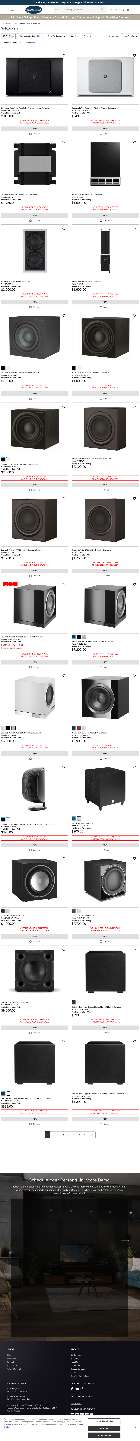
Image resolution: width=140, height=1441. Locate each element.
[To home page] (33, 10)
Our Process (76, 1365)
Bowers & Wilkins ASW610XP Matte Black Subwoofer (20, 464)
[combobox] (30, 36)
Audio (22, 23)
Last (91, 1135)
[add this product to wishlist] (64, 55)
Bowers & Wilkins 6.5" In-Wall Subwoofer (87, 195)
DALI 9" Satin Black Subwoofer (12, 916)
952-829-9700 (19, 1396)
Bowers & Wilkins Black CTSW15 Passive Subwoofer (91, 459)
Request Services (78, 1369)
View (35, 129)
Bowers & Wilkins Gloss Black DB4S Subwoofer (89, 733)
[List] (116, 9)
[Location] (120, 9)
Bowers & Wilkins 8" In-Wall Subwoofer (15, 281)
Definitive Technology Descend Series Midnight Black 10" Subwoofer (26, 1098)
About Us (74, 1362)
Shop (15, 23)
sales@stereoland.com (22, 1399)
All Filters (10, 36)
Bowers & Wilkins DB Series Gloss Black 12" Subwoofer (92, 642)
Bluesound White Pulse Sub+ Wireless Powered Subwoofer (94, 108)
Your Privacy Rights (104, 1421)
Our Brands (12, 1365)
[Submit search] (102, 9)
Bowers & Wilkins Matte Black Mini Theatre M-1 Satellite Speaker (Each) (27, 824)
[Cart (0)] (128, 9)
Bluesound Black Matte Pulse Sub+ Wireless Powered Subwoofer (25, 108)
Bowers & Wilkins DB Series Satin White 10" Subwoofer (21, 733)
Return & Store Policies (80, 1376)
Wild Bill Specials (14, 1369)
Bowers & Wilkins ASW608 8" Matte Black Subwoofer (20, 373)
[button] (12, 9)
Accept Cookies (104, 1435)
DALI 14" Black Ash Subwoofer (83, 916)
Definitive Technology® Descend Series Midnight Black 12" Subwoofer (98, 1094)
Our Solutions (76, 1355)
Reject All (104, 1428)
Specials (10, 1362)
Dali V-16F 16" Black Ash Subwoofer (14, 1002)
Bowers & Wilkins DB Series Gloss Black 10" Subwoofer (21, 637)
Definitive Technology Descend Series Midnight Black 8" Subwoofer (97, 1007)
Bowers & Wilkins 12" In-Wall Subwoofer (86, 281)
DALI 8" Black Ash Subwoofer (82, 823)
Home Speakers (33, 23)
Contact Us (75, 1372)
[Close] (136, 1428)
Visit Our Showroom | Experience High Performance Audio (70, 2)
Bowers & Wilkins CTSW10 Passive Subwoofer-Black (20, 550)
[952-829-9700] (124, 9)
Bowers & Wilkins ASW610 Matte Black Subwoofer (90, 373)
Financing (75, 1358)
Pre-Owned (12, 1358)
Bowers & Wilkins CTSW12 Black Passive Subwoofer (91, 550)
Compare (36, 134)
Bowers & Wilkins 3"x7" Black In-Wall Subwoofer (19, 195)
